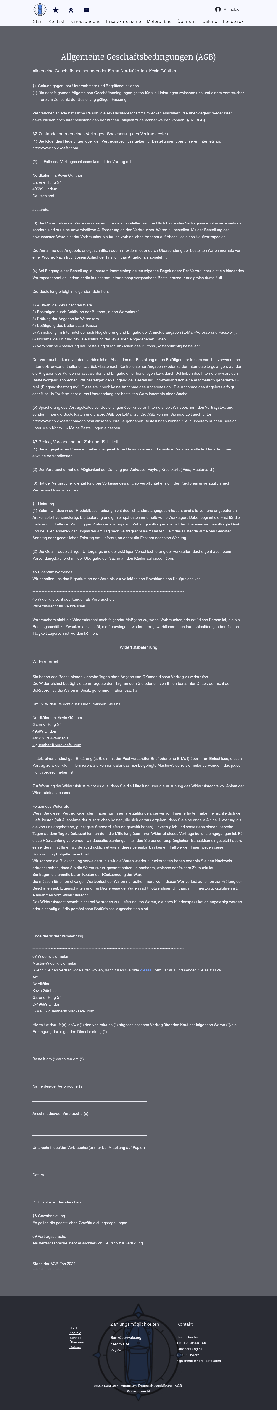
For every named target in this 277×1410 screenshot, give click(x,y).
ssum (132, 1386)
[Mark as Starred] (55, 10)
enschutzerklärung (158, 1386)
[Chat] (86, 10)
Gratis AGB (38, 1268)
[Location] (71, 10)
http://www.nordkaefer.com (55, 148)
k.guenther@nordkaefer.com (56, 745)
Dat (141, 1386)
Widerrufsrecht (138, 1391)
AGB (178, 1386)
